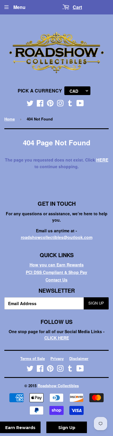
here (102, 160)
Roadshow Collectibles (58, 385)
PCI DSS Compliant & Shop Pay (56, 272)
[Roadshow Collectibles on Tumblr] (70, 104)
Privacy (57, 358)
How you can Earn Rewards (57, 265)
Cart (77, 7)
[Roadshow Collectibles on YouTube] (80, 104)
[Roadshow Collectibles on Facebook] (40, 104)
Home (9, 119)
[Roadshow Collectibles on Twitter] (30, 104)
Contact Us (56, 280)
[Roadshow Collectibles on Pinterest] (50, 104)
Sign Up (96, 303)
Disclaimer (78, 358)
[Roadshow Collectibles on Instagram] (60, 104)
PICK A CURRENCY (40, 90)
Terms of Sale (32, 358)
